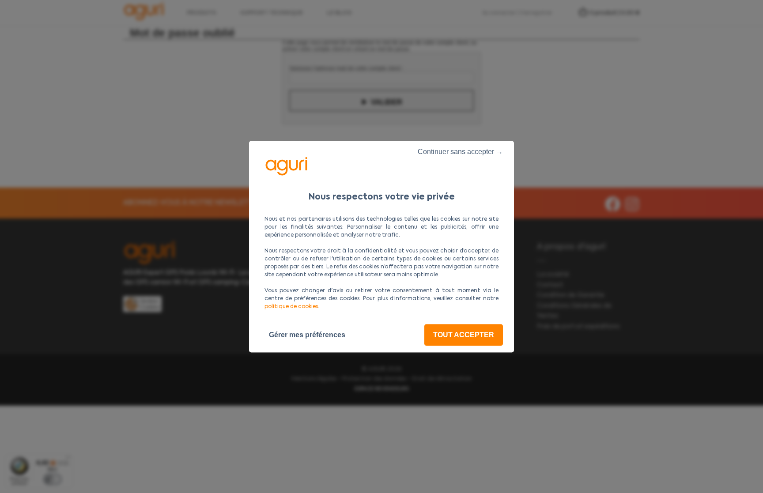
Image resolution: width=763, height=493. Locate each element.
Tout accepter (463, 335)
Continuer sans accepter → (460, 151)
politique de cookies (291, 306)
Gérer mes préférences (307, 335)
